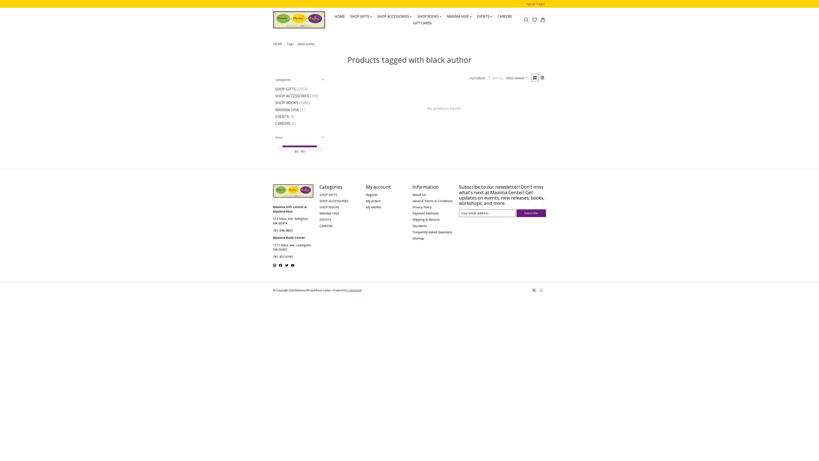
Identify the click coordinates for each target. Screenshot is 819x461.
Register (372, 195)
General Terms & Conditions (432, 201)
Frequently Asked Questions (432, 232)
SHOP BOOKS (286, 102)
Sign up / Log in (535, 4)
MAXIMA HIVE (287, 109)
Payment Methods (425, 213)
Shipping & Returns (426, 219)
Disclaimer (419, 226)
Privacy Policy (421, 207)
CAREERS (505, 16)
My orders (373, 201)
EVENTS (282, 116)
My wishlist (373, 207)
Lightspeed (355, 290)
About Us (419, 195)
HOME (340, 16)
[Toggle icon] (526, 20)
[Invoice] (541, 290)
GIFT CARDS (422, 23)
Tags (290, 44)
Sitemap (418, 238)
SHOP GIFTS (285, 89)
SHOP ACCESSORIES (292, 95)
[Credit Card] (534, 290)
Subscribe (531, 213)
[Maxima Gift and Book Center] (299, 20)
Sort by (498, 78)
